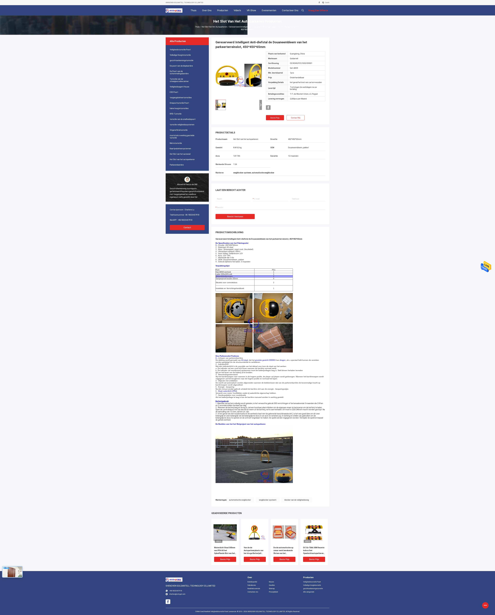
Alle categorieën (308, 592)
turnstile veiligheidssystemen (182, 125)
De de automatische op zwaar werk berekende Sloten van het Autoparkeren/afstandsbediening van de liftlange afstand (284, 551)
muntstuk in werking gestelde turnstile (182, 136)
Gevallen (272, 585)
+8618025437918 (185, 220)
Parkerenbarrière (177, 165)
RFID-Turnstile (176, 114)
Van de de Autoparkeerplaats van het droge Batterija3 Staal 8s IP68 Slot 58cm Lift (254, 551)
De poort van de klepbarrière (181, 66)
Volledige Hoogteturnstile (180, 55)
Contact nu (295, 118)
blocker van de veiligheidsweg (296, 500)
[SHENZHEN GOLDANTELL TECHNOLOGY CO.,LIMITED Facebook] (319, 2)
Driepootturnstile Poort (179, 103)
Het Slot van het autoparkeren (214, 27)
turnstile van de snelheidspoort (183, 119)
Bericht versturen (235, 216)
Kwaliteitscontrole (254, 588)
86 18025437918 (192, 215)
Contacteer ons (253, 592)
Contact (187, 227)
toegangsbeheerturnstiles (181, 98)
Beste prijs (274, 118)
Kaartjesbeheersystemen (180, 149)
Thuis (197, 27)
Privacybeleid (273, 592)
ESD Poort (174, 92)
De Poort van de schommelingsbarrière (179, 72)
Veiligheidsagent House (179, 87)
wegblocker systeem (267, 500)
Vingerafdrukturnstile (179, 130)
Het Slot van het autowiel (180, 154)
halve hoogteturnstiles (179, 108)
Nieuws (271, 582)
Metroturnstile (176, 143)
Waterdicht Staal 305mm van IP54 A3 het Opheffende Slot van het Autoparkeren (224, 551)
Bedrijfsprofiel (252, 582)
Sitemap (272, 588)
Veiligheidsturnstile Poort (180, 50)
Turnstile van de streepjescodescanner (179, 80)
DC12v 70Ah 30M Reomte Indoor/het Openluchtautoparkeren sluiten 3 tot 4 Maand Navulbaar (313, 551)
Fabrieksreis (252, 585)
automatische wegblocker (240, 500)
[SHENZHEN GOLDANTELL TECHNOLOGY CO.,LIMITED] (174, 10)
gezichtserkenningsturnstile (181, 60)
